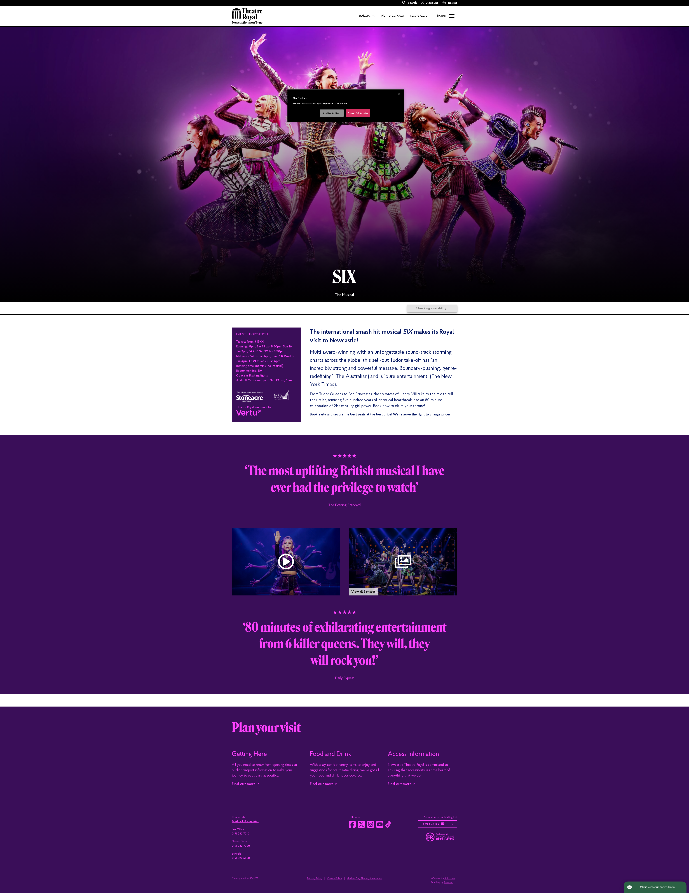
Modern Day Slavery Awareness (364, 878)
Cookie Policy (334, 878)
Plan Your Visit (393, 16)
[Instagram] (370, 826)
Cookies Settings (331, 113)
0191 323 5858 (241, 858)
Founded (448, 882)
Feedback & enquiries (245, 821)
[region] (345, 106)
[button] (286, 561)
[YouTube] (379, 826)
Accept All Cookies (358, 113)
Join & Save (418, 16)
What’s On (367, 16)
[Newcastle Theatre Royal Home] (247, 15)
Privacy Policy (314, 878)
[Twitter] (361, 826)
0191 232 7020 (241, 845)
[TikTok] (388, 825)
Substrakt (449, 878)
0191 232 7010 (240, 833)
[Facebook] (352, 826)
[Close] (399, 94)
